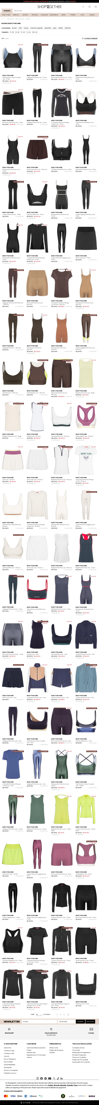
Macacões (48, 28)
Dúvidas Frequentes (79, 1055)
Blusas (14, 28)
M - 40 (17, 32)
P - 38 (12, 32)
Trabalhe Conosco (10, 1073)
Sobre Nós (7, 1048)
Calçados (44, 15)
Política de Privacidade (80, 1060)
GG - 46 (34, 32)
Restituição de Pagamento (81, 1052)
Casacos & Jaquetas (36, 28)
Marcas (16, 15)
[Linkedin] (62, 1078)
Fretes (29, 1050)
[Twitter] (54, 1078)
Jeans (63, 15)
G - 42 (23, 32)
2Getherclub (31, 1052)
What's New (6, 15)
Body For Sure (19, 18)
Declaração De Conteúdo (81, 1062)
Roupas (25, 15)
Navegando (8, 1067)
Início (3, 18)
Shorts (60, 28)
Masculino (18, 11)
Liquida (92, 15)
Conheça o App (9, 1050)
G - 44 (28, 32)
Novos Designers (10, 1059)
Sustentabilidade (9, 1065)
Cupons (29, 1057)
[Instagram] (37, 1078)
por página (47, 1014)
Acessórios (54, 15)
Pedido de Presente (56, 1050)
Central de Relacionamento (36, 1048)
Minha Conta (54, 1048)
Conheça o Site (9, 1053)
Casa (82, 15)
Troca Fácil (76, 1050)
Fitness (72, 15)
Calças (26, 28)
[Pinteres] (45, 1078)
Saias (54, 28)
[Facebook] (41, 1078)
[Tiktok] (58, 1078)
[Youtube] (49, 1078)
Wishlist (52, 1052)
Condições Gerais (78, 1048)
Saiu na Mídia (8, 1062)
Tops (20, 28)
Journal (6, 1056)
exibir (32, 1014)
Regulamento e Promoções (36, 1055)
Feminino (7, 11)
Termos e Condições (11, 1070)
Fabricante (10, 18)
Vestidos (35, 15)
